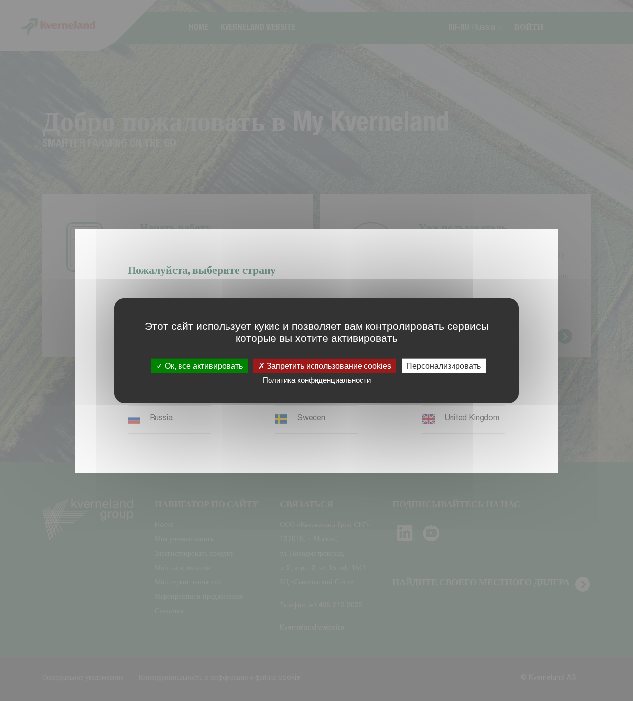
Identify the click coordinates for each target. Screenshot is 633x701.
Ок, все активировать (203, 366)
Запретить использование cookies (328, 366)
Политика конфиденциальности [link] (317, 380)
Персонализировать (444, 366)
